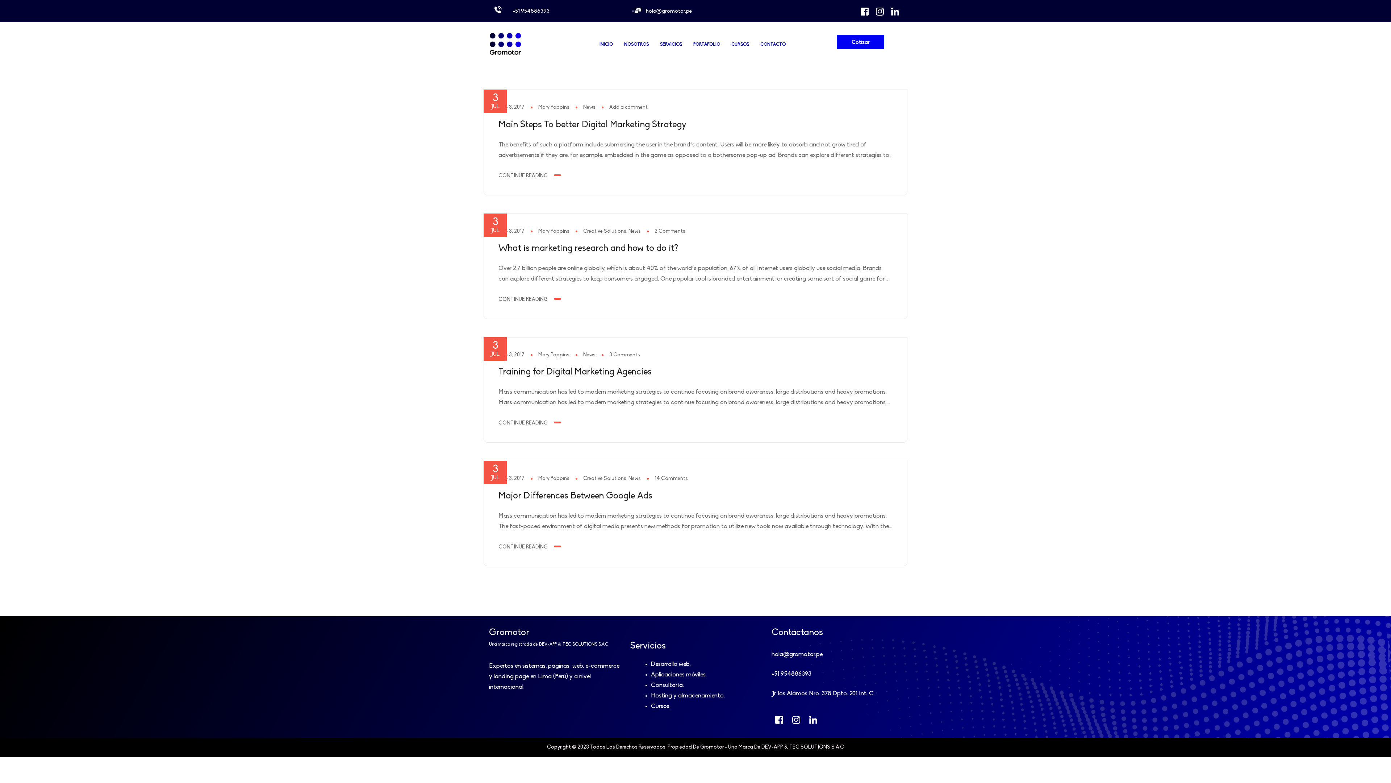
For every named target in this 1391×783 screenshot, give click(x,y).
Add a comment (628, 107)
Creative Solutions (604, 231)
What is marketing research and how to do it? (588, 248)
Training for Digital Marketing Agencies (575, 372)
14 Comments (671, 478)
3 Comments (624, 355)
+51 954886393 (531, 11)
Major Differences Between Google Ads (575, 496)
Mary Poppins (553, 107)
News (589, 107)
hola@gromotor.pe (669, 11)
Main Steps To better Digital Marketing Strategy (592, 124)
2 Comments (670, 231)
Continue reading (523, 176)
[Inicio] (505, 54)
